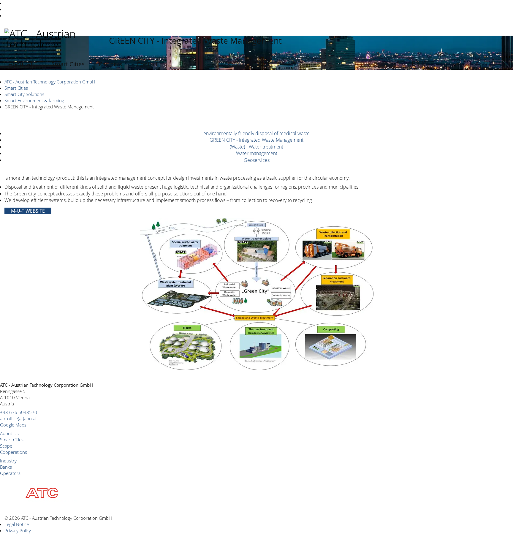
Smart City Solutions (24, 94)
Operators (10, 473)
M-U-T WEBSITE (28, 211)
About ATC (23, 64)
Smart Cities (68, 64)
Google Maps (13, 425)
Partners (110, 64)
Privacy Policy (17, 530)
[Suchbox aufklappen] (404, 63)
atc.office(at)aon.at (18, 418)
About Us (9, 433)
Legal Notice (16, 524)
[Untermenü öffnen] (43, 64)
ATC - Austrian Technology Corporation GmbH (49, 82)
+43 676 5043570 (18, 412)
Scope (6, 446)
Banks (6, 467)
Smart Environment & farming (34, 100)
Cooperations (13, 452)
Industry (8, 461)
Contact (147, 64)
